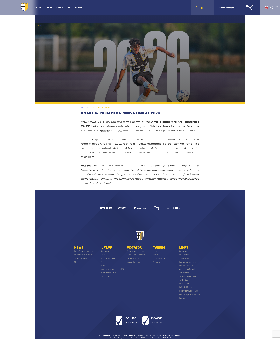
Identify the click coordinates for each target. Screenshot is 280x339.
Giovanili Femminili (133, 261)
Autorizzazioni (158, 261)
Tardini (159, 247)
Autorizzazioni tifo (185, 272)
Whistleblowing (184, 258)
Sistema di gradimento (187, 276)
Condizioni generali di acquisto (190, 294)
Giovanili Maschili (133, 258)
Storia (103, 254)
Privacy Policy (184, 283)
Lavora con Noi (106, 276)
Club (75, 261)
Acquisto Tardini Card (187, 269)
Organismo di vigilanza (187, 251)
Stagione (60, 7)
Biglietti (156, 251)
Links (183, 247)
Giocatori (135, 247)
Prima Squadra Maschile (83, 254)
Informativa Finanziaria (109, 272)
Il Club (106, 247)
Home (83, 107)
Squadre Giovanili (80, 258)
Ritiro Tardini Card (159, 258)
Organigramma (106, 251)
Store (102, 261)
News (38, 7)
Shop (69, 7)
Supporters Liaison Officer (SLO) (112, 269)
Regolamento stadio (186, 265)
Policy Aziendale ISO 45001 (188, 290)
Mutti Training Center (108, 258)
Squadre (48, 7)
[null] (106, 208)
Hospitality (80, 7)
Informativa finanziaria (187, 261)
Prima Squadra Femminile (83, 251)
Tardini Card (183, 280)
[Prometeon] (140, 208)
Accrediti (156, 254)
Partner (182, 298)
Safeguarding (184, 254)
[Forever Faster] (157, 208)
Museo (103, 265)
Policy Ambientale (185, 287)
